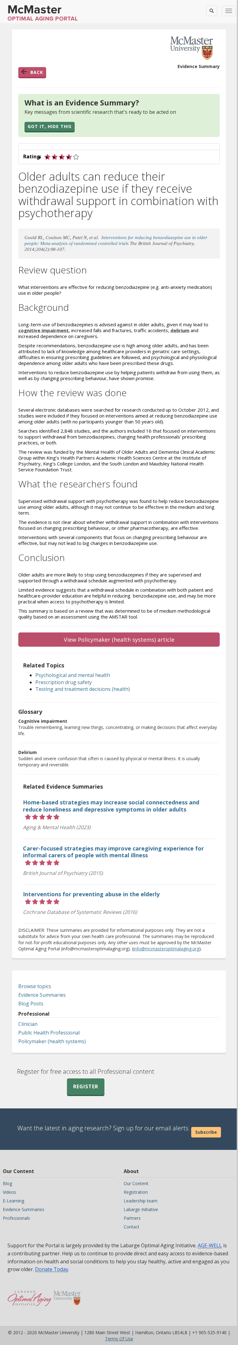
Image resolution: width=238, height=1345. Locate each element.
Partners (132, 1218)
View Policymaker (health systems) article (119, 639)
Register (85, 1086)
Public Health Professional (49, 1032)
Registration (136, 1192)
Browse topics (34, 986)
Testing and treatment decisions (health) (82, 689)
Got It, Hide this (50, 126)
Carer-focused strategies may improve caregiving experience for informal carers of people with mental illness (113, 852)
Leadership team (140, 1201)
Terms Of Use (119, 1339)
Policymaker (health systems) (52, 1041)
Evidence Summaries (42, 995)
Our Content (136, 1183)
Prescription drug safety (63, 682)
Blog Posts (30, 1003)
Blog (7, 1183)
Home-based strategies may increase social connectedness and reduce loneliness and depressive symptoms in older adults (111, 806)
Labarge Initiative (141, 1209)
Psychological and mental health (72, 675)
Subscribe (206, 1132)
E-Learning (13, 1201)
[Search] (211, 11)
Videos (9, 1192)
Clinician (27, 1024)
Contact (131, 1227)
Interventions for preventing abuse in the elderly (91, 894)
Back (36, 72)
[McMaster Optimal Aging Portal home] (29, 1295)
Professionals (16, 1218)
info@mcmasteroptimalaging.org (166, 949)
